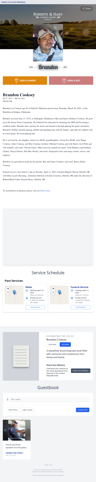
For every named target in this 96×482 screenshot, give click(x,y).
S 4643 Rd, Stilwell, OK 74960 (37, 301)
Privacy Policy (41, 472)
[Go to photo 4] (13, 438)
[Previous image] (5, 430)
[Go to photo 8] (18, 438)
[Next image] (28, 430)
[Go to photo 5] (14, 438)
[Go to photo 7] (17, 438)
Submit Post (82, 410)
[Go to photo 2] (10, 438)
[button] (14, 292)
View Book (52, 344)
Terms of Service (54, 472)
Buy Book (65, 344)
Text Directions (35, 307)
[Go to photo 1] (8, 438)
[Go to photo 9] (20, 438)
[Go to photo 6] (15, 438)
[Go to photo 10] (21, 438)
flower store (45, 190)
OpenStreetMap (50, 475)
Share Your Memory (80, 371)
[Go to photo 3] (11, 438)
